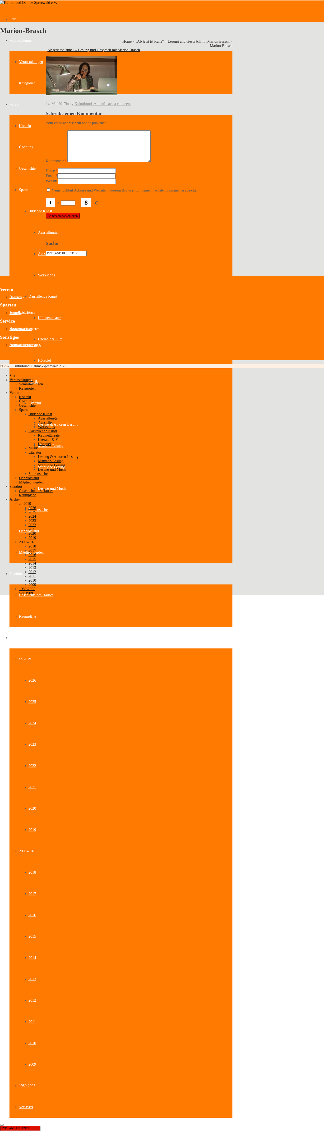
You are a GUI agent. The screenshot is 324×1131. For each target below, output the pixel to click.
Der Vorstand (29, 478)
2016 (32, 915)
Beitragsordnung (20, 329)
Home (127, 41)
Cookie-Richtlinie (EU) (25, 345)
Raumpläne (27, 616)
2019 (32, 830)
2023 (32, 744)
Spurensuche (38, 510)
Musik (33, 448)
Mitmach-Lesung (51, 446)
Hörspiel (44, 360)
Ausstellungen (48, 232)
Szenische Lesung (51, 465)
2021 (32, 787)
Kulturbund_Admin (89, 104)
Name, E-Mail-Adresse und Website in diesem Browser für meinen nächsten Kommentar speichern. (125, 190)
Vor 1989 (26, 1107)
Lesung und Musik (52, 488)
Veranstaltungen (21, 40)
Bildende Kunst (40, 211)
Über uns (26, 147)
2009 (32, 1064)
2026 (32, 680)
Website (52, 181)
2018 (32, 872)
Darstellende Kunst (42, 296)
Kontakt (25, 126)
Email (50, 176)
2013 (32, 979)
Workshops (46, 275)
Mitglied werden (31, 482)
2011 (32, 1022)
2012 (32, 1000)
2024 (32, 723)
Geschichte (27, 168)
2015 (32, 936)
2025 (32, 702)
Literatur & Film (50, 339)
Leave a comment (117, 104)
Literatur (34, 403)
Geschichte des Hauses (36, 595)
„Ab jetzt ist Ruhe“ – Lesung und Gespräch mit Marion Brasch (182, 41)
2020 (32, 808)
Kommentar (56, 161)
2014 (32, 958)
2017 (32, 894)
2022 (32, 766)
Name (50, 171)
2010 (32, 1043)
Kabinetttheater (49, 318)
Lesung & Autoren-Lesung (58, 424)
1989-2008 (27, 1086)
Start (12, 19)
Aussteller (45, 254)
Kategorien (27, 83)
